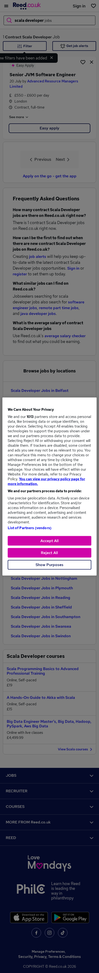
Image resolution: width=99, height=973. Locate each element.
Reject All (49, 552)
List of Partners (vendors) (29, 528)
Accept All (49, 540)
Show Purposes (49, 564)
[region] (49, 487)
